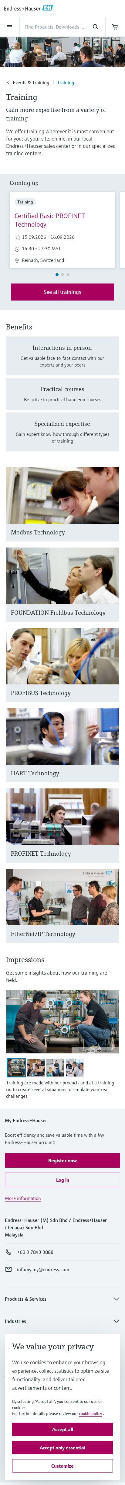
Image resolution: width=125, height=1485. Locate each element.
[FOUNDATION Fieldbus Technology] (111, 592)
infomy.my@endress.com (43, 1269)
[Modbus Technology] (111, 512)
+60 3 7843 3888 (35, 1252)
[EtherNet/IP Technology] (111, 913)
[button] (62, 1160)
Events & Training (31, 82)
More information (23, 1198)
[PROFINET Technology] (111, 833)
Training (65, 82)
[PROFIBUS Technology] (111, 672)
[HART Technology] (111, 753)
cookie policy (90, 1413)
